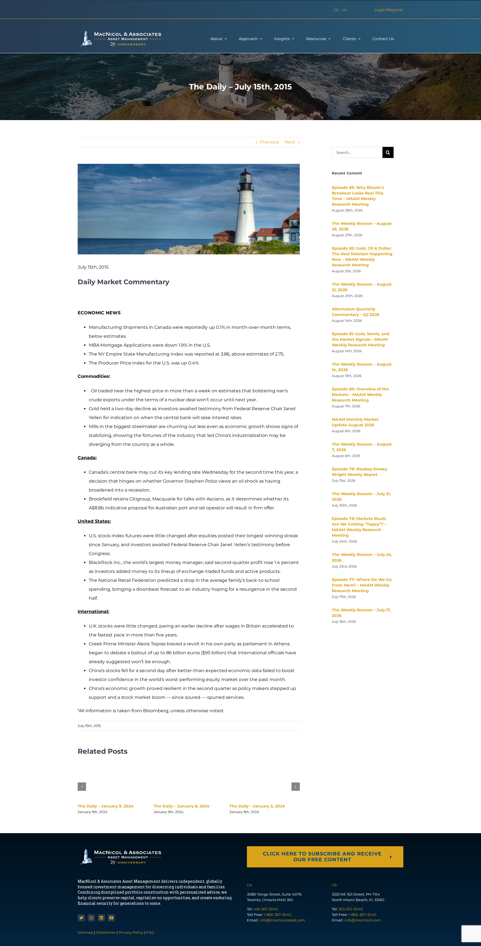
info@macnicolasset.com (282, 920)
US (344, 10)
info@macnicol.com (362, 920)
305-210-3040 (350, 909)
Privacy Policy (131, 932)
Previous (269, 142)
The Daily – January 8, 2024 (182, 806)
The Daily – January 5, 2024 (257, 806)
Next (289, 142)
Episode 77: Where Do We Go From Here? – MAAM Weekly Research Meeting (362, 585)
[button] (82, 786)
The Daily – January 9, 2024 (106, 806)
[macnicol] (119, 32)
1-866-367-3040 (277, 914)
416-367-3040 (266, 909)
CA (335, 10)
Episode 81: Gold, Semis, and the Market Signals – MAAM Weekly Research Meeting (360, 339)
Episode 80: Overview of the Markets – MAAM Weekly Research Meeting (360, 394)
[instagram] (91, 917)
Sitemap (86, 932)
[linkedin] (101, 917)
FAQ (150, 932)
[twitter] (81, 917)
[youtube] (111, 917)
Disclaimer (106, 932)
